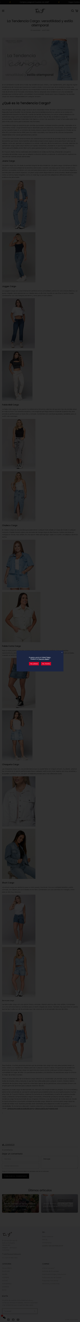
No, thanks (46, 664)
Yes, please (34, 664)
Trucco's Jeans (43, 659)
